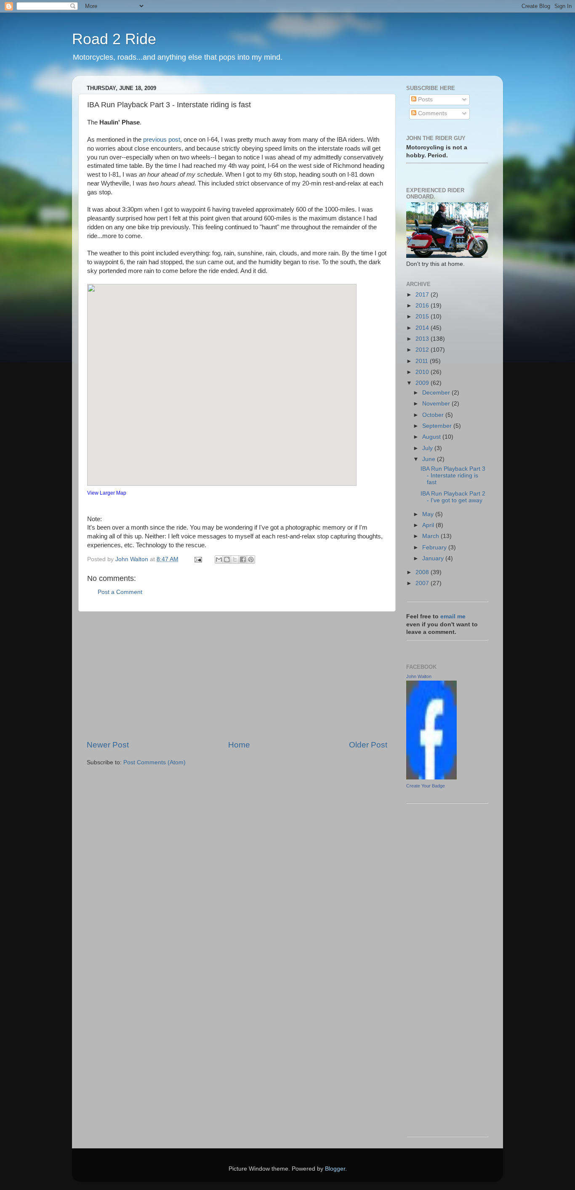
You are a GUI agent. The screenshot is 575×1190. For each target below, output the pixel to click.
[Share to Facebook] (243, 559)
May (428, 514)
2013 (423, 339)
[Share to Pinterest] (251, 559)
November (437, 403)
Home (239, 744)
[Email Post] (198, 559)
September (437, 426)
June (429, 459)
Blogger (335, 1169)
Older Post (368, 744)
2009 (423, 383)
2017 (423, 295)
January (433, 558)
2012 (423, 350)
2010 (423, 372)
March (431, 536)
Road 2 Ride (114, 39)
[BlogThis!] (227, 559)
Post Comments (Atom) (154, 762)
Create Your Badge (425, 785)
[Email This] (219, 559)
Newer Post (108, 744)
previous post (161, 139)
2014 (423, 328)
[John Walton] (431, 777)
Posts (424, 99)
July (428, 448)
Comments (431, 113)
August (432, 437)
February (435, 547)
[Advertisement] (237, 675)
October (433, 415)
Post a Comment (120, 592)
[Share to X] (235, 559)
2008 (423, 572)
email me (453, 616)
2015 (423, 316)
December (437, 393)
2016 (423, 305)
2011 (422, 361)
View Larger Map (106, 493)
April (429, 525)
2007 (423, 583)
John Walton (418, 676)
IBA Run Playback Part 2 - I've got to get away (453, 497)
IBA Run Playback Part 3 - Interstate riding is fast (453, 475)
